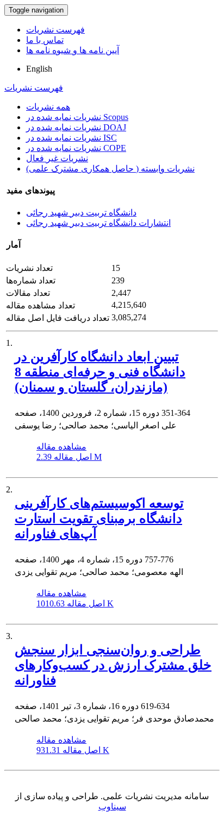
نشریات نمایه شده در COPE (76, 148)
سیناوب (112, 806)
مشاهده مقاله (61, 446)
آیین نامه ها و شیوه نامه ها (72, 50)
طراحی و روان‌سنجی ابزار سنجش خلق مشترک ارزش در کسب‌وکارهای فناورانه (113, 665)
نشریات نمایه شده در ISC (71, 137)
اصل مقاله (69, 456)
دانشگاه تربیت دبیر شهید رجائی (81, 212)
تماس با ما (45, 40)
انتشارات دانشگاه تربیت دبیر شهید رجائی (98, 222)
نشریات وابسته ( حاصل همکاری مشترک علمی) (110, 168)
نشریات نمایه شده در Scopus (77, 117)
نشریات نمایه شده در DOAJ (76, 127)
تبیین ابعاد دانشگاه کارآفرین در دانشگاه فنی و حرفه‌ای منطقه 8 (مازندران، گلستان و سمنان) (100, 372)
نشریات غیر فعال (57, 158)
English (39, 68)
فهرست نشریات (55, 29)
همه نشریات (48, 106)
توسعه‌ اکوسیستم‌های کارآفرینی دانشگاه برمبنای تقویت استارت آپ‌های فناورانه (99, 518)
